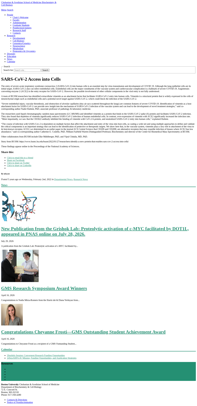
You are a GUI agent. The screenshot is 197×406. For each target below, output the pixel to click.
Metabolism (18, 48)
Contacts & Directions (17, 399)
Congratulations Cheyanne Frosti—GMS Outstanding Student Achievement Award (83, 331)
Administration (19, 22)
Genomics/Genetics (21, 43)
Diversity (11, 54)
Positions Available (15, 377)
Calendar (11, 61)
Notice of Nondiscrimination (20, 402)
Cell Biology (18, 41)
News (9, 59)
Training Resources (16, 371)
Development (19, 38)
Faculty (16, 20)
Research (11, 35)
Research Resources (16, 369)
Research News (81, 179)
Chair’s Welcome (20, 17)
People (10, 15)
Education (11, 56)
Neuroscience (19, 46)
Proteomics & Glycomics (24, 51)
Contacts (17, 33)
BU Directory (13, 374)
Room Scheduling (15, 379)
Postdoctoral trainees (22, 28)
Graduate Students (21, 25)
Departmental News (63, 179)
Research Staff (19, 30)
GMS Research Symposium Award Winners (44, 288)
